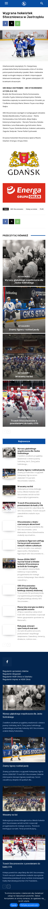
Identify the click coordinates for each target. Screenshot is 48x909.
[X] (11, 23)
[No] (44, 899)
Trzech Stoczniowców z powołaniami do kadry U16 (24, 422)
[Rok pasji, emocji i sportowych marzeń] (9, 630)
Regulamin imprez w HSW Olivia (16, 679)
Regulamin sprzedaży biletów (15, 671)
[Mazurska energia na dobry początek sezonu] (9, 611)
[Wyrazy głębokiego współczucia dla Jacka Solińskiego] (24, 263)
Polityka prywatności (29, 905)
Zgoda (13, 905)
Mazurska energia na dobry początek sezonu (30, 608)
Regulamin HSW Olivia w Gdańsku (17, 676)
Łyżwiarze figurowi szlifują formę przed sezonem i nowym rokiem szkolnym (30, 543)
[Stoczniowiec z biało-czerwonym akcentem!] (9, 526)
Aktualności (24, 276)
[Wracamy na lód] (24, 357)
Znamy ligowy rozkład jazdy (24, 329)
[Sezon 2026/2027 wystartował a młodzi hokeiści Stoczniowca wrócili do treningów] (9, 563)
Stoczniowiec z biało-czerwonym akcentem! (28, 523)
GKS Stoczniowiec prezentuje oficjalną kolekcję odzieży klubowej (30, 588)
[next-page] (8, 431)
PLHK (42, 209)
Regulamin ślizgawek (12, 674)
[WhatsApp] (17, 23)
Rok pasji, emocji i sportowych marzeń (27, 627)
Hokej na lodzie (31, 209)
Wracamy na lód (24, 376)
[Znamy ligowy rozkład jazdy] (24, 310)
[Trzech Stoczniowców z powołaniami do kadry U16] (24, 403)
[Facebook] (5, 23)
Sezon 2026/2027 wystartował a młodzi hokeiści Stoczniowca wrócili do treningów (28, 563)
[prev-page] (4, 431)
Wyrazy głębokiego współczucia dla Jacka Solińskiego (24, 281)
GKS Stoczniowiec (16, 209)
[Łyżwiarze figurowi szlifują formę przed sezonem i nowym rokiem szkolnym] (9, 545)
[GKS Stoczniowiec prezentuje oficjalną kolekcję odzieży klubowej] (9, 590)
